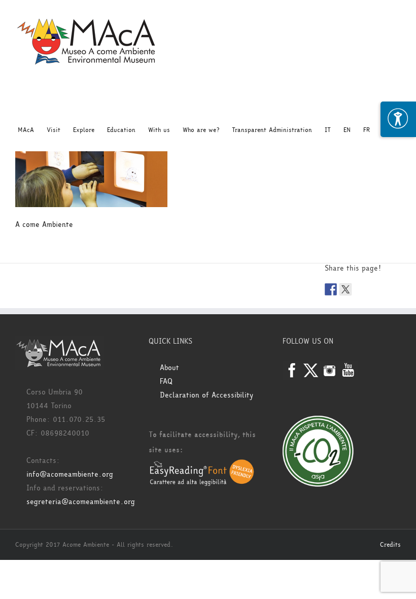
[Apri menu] (398, 119)
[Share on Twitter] (345, 289)
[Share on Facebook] (331, 289)
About (169, 367)
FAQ (166, 381)
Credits (390, 544)
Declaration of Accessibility (206, 395)
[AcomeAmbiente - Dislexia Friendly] (202, 465)
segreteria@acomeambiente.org (80, 501)
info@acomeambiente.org (69, 474)
